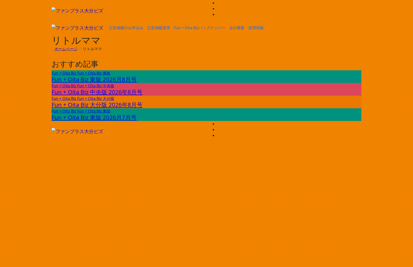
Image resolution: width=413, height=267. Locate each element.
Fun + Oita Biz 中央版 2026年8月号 (97, 92)
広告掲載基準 (158, 27)
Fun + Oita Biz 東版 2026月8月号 (94, 79)
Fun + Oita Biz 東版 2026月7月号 (94, 117)
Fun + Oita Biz (64, 73)
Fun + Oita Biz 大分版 (95, 98)
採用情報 (256, 27)
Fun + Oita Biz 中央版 (95, 85)
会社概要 (237, 27)
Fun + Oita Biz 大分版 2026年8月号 (97, 105)
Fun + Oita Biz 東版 (93, 73)
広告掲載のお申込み (126, 27)
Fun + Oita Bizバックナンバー (199, 27)
